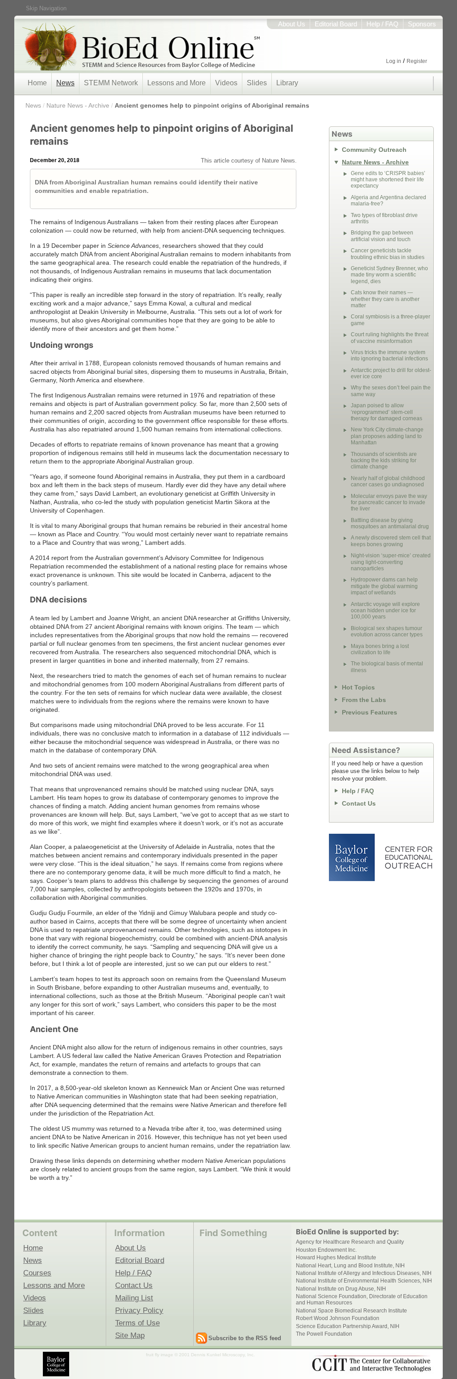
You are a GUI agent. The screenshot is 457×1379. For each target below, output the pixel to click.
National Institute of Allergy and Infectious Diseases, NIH (364, 1273)
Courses (37, 1273)
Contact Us (359, 803)
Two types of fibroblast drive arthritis (384, 218)
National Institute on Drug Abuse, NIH (341, 1289)
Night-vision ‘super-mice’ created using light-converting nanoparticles (391, 562)
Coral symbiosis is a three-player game (390, 319)
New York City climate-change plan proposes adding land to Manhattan (387, 436)
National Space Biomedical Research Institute (351, 1311)
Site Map (130, 1335)
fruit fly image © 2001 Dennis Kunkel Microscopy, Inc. (200, 1354)
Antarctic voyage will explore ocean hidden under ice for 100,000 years (385, 610)
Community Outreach (374, 149)
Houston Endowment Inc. (326, 1250)
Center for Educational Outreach (408, 857)
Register (417, 61)
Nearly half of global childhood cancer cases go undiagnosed (388, 481)
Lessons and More (176, 83)
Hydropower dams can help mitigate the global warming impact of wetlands (384, 586)
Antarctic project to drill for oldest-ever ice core (391, 373)
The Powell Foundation (324, 1334)
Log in (393, 61)
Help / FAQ (382, 24)
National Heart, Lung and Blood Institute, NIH (350, 1265)
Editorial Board (336, 24)
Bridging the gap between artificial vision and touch (382, 236)
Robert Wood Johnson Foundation (337, 1318)
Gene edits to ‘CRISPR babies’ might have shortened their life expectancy (388, 179)
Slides (257, 83)
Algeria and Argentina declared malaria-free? (388, 200)
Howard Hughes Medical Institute (336, 1257)
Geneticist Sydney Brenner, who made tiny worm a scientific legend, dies (389, 274)
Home (37, 83)
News (65, 83)
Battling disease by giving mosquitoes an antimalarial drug (390, 523)
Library (287, 83)
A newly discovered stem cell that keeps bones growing (391, 541)
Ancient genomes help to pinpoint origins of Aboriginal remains (212, 105)
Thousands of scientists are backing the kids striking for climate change (384, 460)
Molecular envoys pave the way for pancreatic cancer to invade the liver (389, 502)
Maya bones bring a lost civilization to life (380, 649)
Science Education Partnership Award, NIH (347, 1326)
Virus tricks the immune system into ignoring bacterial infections (389, 355)
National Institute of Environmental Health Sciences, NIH (364, 1281)
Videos (226, 83)
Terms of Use (137, 1323)
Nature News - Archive (77, 105)
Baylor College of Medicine (352, 857)
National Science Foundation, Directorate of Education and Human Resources (362, 1299)
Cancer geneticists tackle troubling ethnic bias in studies (387, 253)
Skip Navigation (46, 8)
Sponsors (422, 24)
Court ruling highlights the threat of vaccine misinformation (389, 337)
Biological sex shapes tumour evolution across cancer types (387, 631)
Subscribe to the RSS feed (244, 1338)
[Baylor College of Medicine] (56, 1364)
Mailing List (134, 1298)
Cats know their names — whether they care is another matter (385, 299)
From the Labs (364, 699)
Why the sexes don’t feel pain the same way (391, 390)
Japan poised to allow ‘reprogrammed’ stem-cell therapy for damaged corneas (386, 412)
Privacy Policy (139, 1310)
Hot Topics (358, 687)
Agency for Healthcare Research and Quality (350, 1242)
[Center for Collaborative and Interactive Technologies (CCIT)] (371, 1363)
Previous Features (369, 712)
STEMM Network (111, 83)
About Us (291, 24)
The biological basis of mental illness (387, 666)
